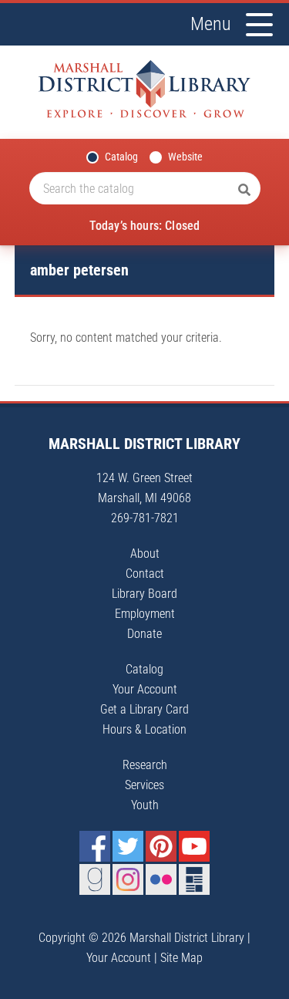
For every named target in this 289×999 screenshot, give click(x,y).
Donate (144, 633)
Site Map (181, 957)
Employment (145, 613)
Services (144, 785)
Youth (145, 805)
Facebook (94, 846)
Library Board (144, 593)
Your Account (145, 689)
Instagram (128, 879)
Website (185, 156)
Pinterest (161, 846)
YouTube (194, 846)
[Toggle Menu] (259, 24)
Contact (145, 573)
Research (145, 765)
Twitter (128, 846)
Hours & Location (144, 729)
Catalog (121, 156)
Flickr (161, 879)
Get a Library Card (144, 709)
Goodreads (94, 879)
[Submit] (244, 190)
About (145, 553)
